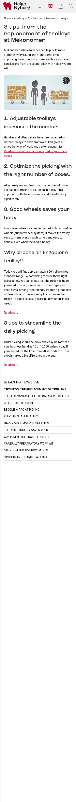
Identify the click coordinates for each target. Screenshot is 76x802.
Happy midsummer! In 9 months (26, 423)
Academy (19, 18)
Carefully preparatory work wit (29, 443)
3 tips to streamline (19, 403)
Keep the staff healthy (21, 416)
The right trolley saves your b (27, 430)
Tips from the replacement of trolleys (35, 389)
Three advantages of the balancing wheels (36, 396)
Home (7, 18)
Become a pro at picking (21, 409)
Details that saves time (22, 382)
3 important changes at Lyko (25, 457)
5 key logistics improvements (26, 450)
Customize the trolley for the (27, 436)
